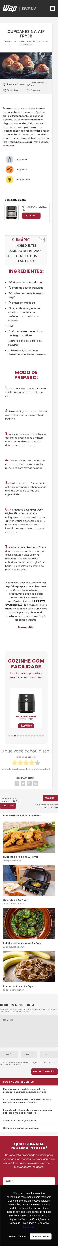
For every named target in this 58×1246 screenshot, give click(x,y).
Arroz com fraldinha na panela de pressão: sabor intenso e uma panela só (27, 1101)
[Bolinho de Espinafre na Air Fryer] (29, 923)
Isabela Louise (24, 41)
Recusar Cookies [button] (18, 1236)
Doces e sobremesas (33, 43)
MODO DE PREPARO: (26, 251)
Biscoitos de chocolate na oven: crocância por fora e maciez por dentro (27, 1111)
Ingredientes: (26, 245)
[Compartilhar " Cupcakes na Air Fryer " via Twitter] (23, 783)
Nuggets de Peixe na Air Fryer (20, 856)
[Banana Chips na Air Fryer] (29, 966)
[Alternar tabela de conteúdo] (40, 239)
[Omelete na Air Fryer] (29, 880)
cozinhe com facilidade (27, 258)
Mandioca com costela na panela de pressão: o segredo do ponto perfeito (24, 1091)
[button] (9, 736)
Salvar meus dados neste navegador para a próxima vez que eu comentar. (28, 1063)
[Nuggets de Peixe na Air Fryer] (29, 837)
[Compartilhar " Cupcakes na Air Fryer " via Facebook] (17, 783)
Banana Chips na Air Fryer (18, 986)
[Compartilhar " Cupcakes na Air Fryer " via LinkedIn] (35, 783)
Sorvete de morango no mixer (20, 1120)
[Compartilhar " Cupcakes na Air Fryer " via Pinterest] (29, 783)
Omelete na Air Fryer (15, 900)
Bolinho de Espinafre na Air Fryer (22, 943)
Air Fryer (37, 41)
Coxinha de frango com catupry (21, 1128)
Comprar (31, 215)
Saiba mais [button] (29, 1227)
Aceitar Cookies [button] (40, 1236)
